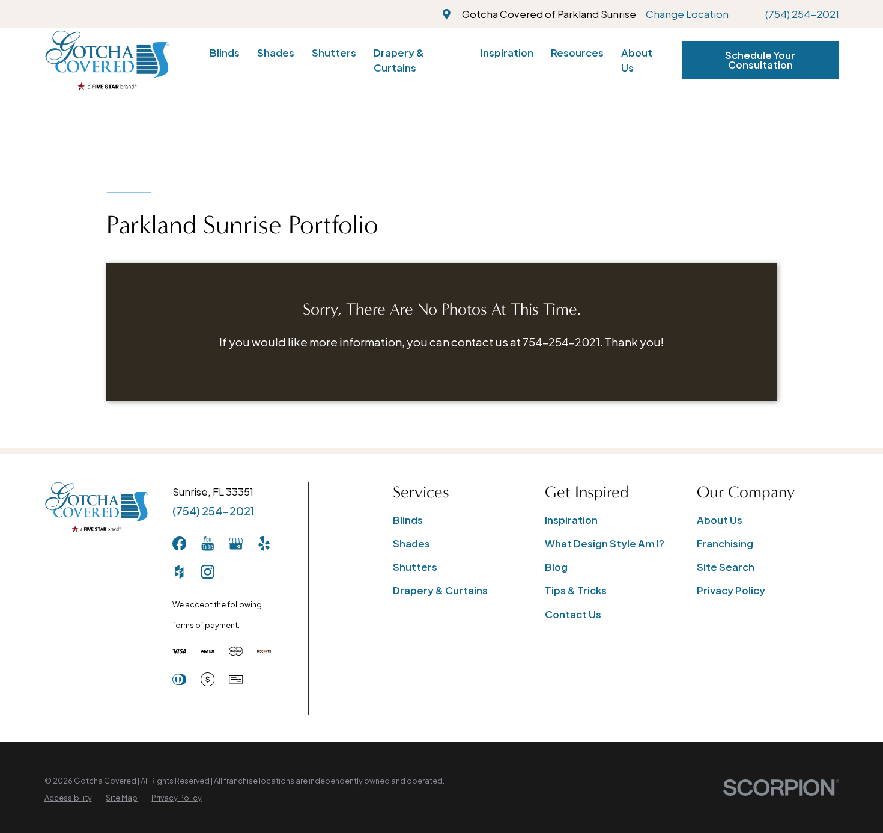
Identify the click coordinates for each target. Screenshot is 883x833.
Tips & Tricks (576, 590)
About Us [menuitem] (636, 60)
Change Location (687, 14)
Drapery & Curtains (440, 590)
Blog (556, 567)
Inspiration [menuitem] (507, 52)
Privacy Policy (731, 590)
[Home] (106, 60)
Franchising (725, 543)
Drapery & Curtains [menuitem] (399, 60)
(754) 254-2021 (802, 14)
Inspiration (571, 520)
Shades (411, 543)
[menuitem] (68, 797)
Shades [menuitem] (275, 52)
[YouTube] (207, 543)
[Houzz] (179, 572)
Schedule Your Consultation (760, 60)
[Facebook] (179, 543)
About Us (719, 520)
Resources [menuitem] (577, 52)
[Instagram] (207, 572)
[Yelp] (264, 543)
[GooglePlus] (236, 543)
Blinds (408, 520)
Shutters (415, 567)
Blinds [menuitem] (225, 52)
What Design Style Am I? (604, 543)
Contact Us (573, 614)
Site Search (725, 567)
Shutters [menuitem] (334, 52)
